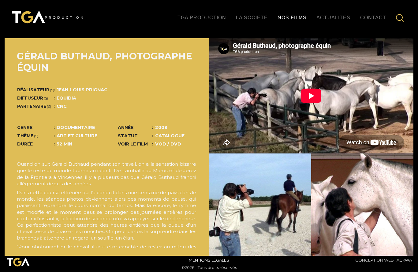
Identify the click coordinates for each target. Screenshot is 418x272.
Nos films (292, 17)
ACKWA (404, 260)
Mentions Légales (209, 260)
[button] (224, 204)
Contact (373, 17)
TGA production (201, 17)
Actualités (333, 17)
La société (252, 17)
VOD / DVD (168, 144)
